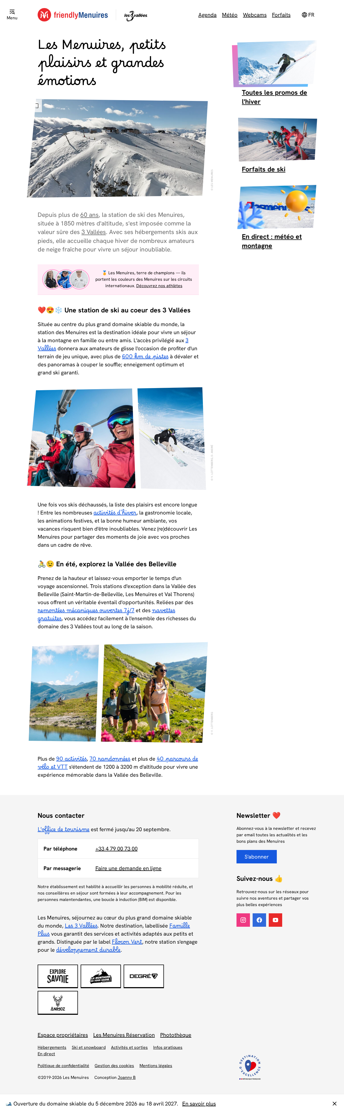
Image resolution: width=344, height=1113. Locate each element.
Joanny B (127, 1077)
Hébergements (52, 1047)
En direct (46, 1054)
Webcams (255, 14)
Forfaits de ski (263, 169)
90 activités (71, 760)
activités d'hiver (115, 514)
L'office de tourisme (63, 831)
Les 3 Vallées (81, 927)
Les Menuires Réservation (124, 1034)
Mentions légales (155, 1065)
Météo (230, 14)
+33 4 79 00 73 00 (116, 848)
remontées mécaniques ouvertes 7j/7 (86, 612)
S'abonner (257, 856)
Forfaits (281, 14)
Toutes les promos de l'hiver (274, 97)
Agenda (207, 14)
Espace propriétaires (63, 1034)
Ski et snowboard (89, 1047)
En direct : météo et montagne (272, 241)
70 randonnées (109, 760)
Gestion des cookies (114, 1065)
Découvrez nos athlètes (159, 286)
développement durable (88, 951)
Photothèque (175, 1034)
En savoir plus (199, 1103)
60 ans (89, 215)
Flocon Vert (127, 943)
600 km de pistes (145, 358)
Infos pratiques (167, 1047)
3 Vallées (93, 232)
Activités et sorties (129, 1047)
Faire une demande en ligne (128, 868)
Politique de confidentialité (63, 1065)
